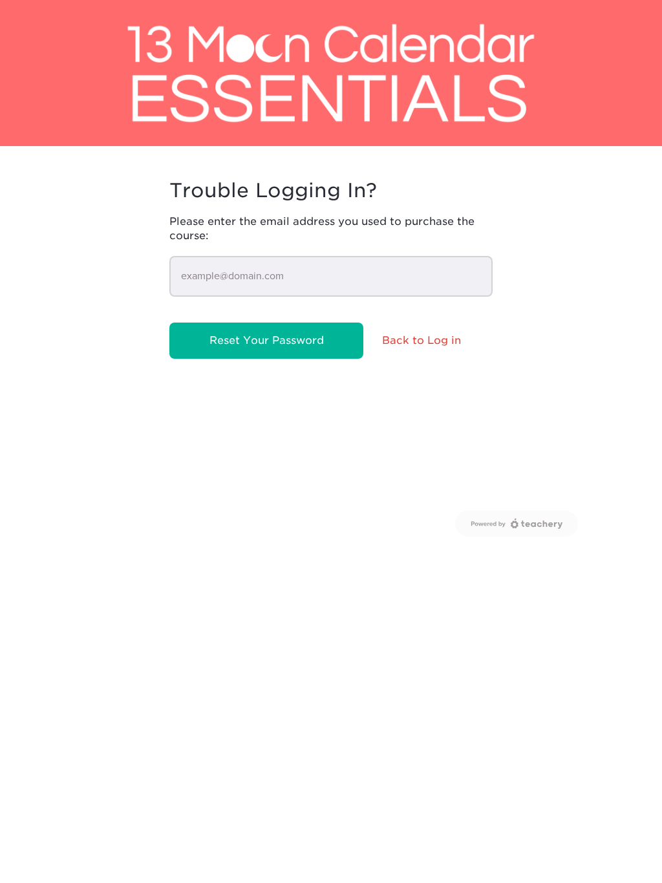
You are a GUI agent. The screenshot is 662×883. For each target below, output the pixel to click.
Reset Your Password (266, 340)
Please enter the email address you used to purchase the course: (322, 228)
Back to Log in (421, 340)
